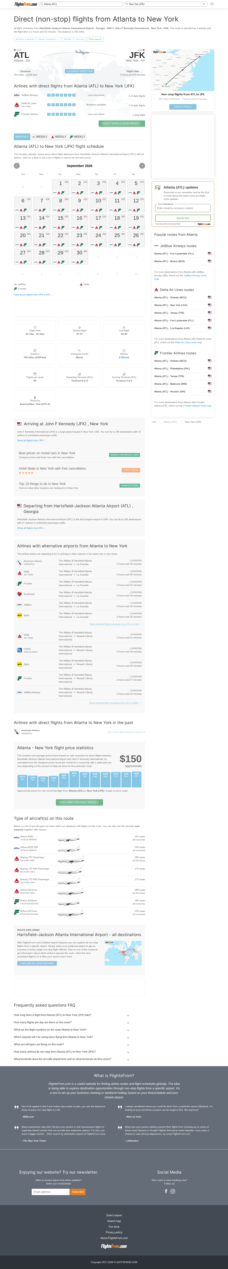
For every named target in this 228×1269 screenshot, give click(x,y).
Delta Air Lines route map (188, 342)
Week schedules (48, 39)
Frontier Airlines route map (197, 405)
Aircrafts (80, 39)
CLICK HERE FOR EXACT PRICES (77, 802)
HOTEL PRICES (131, 470)
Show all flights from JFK (30, 440)
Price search (95, 39)
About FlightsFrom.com (114, 1238)
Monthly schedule (25, 39)
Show (125, 357)
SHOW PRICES (120, 123)
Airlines (67, 39)
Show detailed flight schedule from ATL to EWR (113, 702)
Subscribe (78, 1191)
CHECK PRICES (182, 106)
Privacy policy (114, 1232)
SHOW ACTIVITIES (129, 485)
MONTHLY (22, 136)
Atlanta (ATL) (170, 422)
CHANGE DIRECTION (80, 71)
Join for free (182, 218)
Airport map (114, 1221)
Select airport (114, 1215)
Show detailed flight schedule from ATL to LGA (114, 624)
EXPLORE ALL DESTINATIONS (37, 963)
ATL (22, 55)
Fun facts (114, 1226)
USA (154, 422)
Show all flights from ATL (30, 528)
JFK (137, 55)
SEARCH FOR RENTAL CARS (124, 455)
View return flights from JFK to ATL (32, 294)
